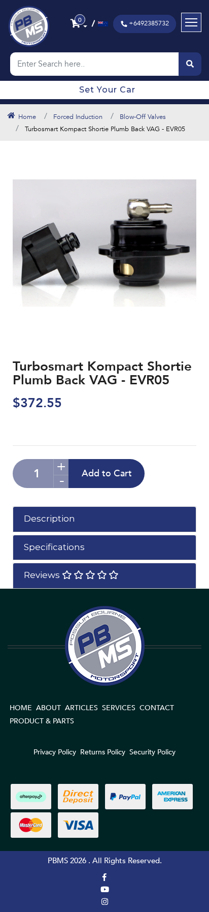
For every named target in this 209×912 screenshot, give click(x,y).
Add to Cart (107, 473)
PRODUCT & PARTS (42, 721)
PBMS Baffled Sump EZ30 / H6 (72, 872)
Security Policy (152, 752)
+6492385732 (149, 23)
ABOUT (48, 708)
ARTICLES (81, 708)
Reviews (43, 575)
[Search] (190, 64)
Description (49, 518)
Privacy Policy (54, 752)
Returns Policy (102, 752)
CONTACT (157, 708)
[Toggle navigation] (191, 22)
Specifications (54, 547)
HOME (21, 708)
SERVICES (118, 708)
